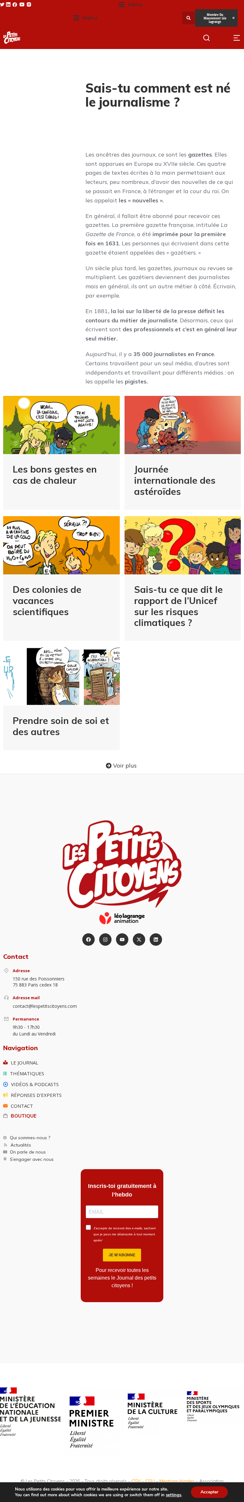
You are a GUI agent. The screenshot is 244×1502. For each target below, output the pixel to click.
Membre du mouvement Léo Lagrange (215, 18)
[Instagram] (105, 939)
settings (173, 1495)
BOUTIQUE (24, 1116)
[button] (131, 4)
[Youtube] (122, 939)
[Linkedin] (156, 939)
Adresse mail (26, 997)
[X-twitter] (139, 939)
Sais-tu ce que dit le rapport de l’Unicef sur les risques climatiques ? (178, 606)
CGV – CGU (143, 1481)
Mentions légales (176, 1481)
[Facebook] (88, 939)
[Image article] (61, 425)
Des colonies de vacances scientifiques (47, 600)
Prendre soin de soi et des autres (61, 726)
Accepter (209, 1492)
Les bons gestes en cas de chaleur (55, 474)
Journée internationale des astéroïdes (174, 480)
